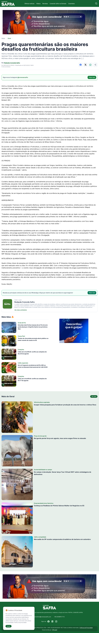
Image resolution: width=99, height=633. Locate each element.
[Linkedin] (52, 621)
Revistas (45, 3)
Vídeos (38, 3)
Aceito (8, 626)
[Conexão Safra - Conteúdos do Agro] (8, 3)
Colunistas (71, 3)
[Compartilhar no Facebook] (81, 65)
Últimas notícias (29, 3)
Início (3, 38)
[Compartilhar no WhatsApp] (90, 65)
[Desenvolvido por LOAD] (54, 630)
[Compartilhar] (95, 65)
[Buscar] (96, 3)
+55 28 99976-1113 (59, 616)
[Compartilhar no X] (85, 65)
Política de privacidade (20, 622)
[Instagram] (56, 621)
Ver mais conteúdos (20, 310)
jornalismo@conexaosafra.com (42, 616)
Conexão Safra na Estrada (58, 3)
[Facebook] (48, 621)
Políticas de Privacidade (86, 627)
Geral (9, 38)
